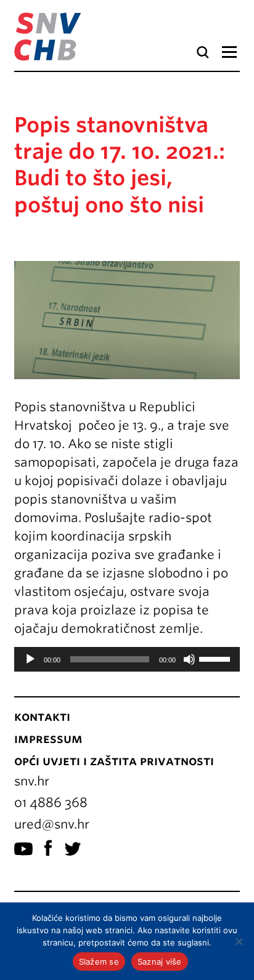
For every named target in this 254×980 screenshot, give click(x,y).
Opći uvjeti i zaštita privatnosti (114, 760)
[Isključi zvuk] (189, 659)
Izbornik (229, 52)
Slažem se (99, 961)
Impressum (48, 738)
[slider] (216, 658)
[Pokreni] (30, 659)
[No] (238, 941)
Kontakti (42, 716)
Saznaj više (159, 961)
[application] (127, 659)
